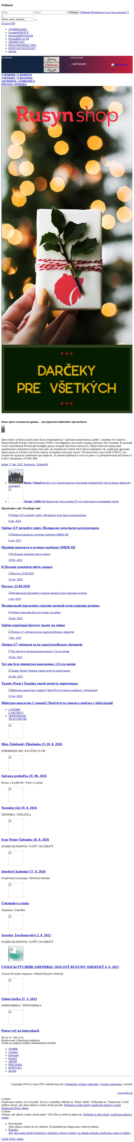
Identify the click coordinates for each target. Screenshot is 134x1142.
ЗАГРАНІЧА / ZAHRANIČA (18, 81)
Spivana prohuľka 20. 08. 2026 (24, 525)
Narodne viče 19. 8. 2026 (19, 557)
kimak (4, 213)
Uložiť (5, 887)
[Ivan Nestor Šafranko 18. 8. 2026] (67, 575)
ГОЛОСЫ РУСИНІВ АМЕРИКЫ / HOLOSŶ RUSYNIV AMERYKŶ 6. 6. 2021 (60, 716)
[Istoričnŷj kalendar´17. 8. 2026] (67, 607)
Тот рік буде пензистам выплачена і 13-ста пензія (38, 413)
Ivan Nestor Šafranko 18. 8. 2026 (25, 588)
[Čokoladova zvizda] (67, 639)
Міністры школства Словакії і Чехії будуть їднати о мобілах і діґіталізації (57, 452)
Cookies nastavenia (110, 833)
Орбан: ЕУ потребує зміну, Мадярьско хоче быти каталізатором (50, 277)
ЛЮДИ (16, 41)
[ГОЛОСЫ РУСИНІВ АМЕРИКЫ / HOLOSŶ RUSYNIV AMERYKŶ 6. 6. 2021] (67, 703)
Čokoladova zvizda (15, 652)
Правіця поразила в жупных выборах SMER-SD (38, 296)
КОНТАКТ (22, 48)
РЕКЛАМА (22, 45)
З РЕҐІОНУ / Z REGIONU (17, 77)
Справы (18, 32)
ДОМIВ (17, 29)
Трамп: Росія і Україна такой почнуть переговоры (39, 432)
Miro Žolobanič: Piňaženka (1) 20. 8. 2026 (31, 493)
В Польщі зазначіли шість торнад (27, 316)
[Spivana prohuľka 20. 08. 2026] (67, 512)
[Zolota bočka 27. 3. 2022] (67, 735)
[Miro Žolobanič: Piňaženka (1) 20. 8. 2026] (67, 480)
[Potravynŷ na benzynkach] (67, 766)
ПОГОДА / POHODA (14, 84)
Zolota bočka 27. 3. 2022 (19, 748)
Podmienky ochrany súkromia (81, 833)
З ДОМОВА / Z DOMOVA (16, 74)
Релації (18, 38)
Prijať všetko (21, 857)
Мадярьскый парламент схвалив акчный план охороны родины (50, 354)
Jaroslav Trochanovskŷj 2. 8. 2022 (26, 684)
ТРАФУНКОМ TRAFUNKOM (17, 466)
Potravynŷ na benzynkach (20, 779)
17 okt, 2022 (16, 213)
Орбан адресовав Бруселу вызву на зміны (33, 374)
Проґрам (20, 35)
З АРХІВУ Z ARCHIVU (16, 460)
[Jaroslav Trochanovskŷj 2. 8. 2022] (67, 671)
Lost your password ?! (116, 12)
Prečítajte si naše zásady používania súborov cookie (92, 854)
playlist (12, 51)
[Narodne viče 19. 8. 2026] (67, 544)
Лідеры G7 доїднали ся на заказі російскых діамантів (41, 393)
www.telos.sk (125, 841)
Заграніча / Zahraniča (36, 213)
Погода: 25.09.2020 (15, 335)
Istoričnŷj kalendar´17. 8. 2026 (23, 620)
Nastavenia (7, 857)
